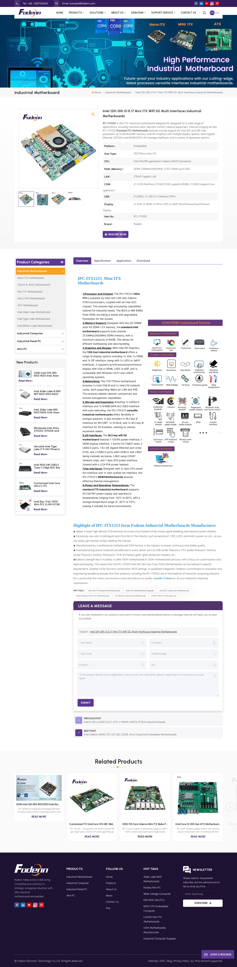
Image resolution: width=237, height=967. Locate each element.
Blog (169, 960)
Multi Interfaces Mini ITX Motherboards (92, 596)
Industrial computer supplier (159, 938)
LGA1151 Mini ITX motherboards (152, 919)
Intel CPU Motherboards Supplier (140, 590)
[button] (230, 807)
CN (217, 12)
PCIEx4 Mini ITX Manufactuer (164, 596)
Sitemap (153, 960)
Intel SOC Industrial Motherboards (174, 590)
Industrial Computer (30, 333)
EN (212, 12)
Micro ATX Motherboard (31, 298)
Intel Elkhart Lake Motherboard (35, 325)
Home (59, 12)
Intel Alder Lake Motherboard (34, 312)
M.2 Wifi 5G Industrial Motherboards (130, 596)
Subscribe (201, 903)
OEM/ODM (137, 12)
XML (162, 960)
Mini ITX (112, 278)
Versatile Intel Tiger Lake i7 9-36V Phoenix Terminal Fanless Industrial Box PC (47, 448)
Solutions (96, 12)
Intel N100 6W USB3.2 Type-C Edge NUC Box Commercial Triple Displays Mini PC (47, 466)
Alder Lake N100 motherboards (152, 879)
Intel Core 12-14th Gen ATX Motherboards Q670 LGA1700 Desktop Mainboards (198, 824)
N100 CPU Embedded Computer (155, 908)
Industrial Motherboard (118, 92)
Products (75, 12)
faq (108, 908)
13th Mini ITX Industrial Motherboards (104, 590)
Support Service (162, 12)
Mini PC (22, 349)
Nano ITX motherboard (31, 278)
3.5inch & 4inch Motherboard (34, 284)
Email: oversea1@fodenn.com (78, 3)
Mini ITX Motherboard (30, 291)
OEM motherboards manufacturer (154, 930)
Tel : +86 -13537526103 (35, 3)
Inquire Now (117, 234)
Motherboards (90, 283)
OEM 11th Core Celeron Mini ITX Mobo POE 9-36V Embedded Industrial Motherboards (145, 824)
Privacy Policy (181, 960)
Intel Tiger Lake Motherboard (34, 318)
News (109, 895)
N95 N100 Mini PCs (154, 900)
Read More (25, 380)
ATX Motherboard (28, 305)
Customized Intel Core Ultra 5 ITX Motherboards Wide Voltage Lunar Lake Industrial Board (47, 484)
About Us (117, 12)
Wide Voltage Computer (157, 893)
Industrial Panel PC (29, 341)
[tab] (82, 260)
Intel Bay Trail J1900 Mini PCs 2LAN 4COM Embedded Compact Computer (47, 503)
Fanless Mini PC (152, 887)
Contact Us (188, 12)
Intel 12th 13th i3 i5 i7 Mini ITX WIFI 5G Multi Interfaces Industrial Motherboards (133, 631)
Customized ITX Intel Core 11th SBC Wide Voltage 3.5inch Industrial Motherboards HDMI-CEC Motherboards (92, 824)
